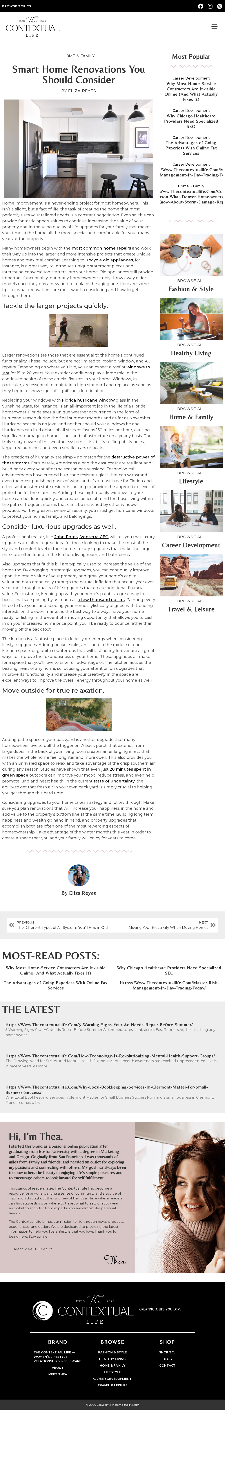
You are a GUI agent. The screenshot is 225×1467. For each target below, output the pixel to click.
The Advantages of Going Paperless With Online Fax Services (191, 148)
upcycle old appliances (109, 260)
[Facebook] (200, 6)
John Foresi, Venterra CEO (81, 536)
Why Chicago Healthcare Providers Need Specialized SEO (191, 121)
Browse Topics (16, 6)
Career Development (191, 78)
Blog (167, 1359)
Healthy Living (112, 1359)
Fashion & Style (112, 1352)
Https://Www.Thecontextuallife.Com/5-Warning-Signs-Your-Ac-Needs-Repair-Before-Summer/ (99, 1024)
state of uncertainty (114, 781)
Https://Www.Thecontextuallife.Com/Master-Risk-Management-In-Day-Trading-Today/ (169, 985)
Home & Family (79, 56)
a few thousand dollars (101, 599)
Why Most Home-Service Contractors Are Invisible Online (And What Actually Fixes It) (191, 91)
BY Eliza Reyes (78, 91)
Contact (167, 1365)
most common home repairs (101, 248)
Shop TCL (167, 1352)
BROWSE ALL (191, 281)
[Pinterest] (220, 6)
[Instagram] (210, 6)
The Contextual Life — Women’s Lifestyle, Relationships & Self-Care (57, 1356)
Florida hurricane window (88, 400)
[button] (215, 27)
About (58, 1368)
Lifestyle (112, 1372)
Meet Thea (57, 1374)
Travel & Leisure (112, 1385)
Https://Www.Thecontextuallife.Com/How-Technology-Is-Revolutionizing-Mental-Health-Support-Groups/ (110, 1055)
